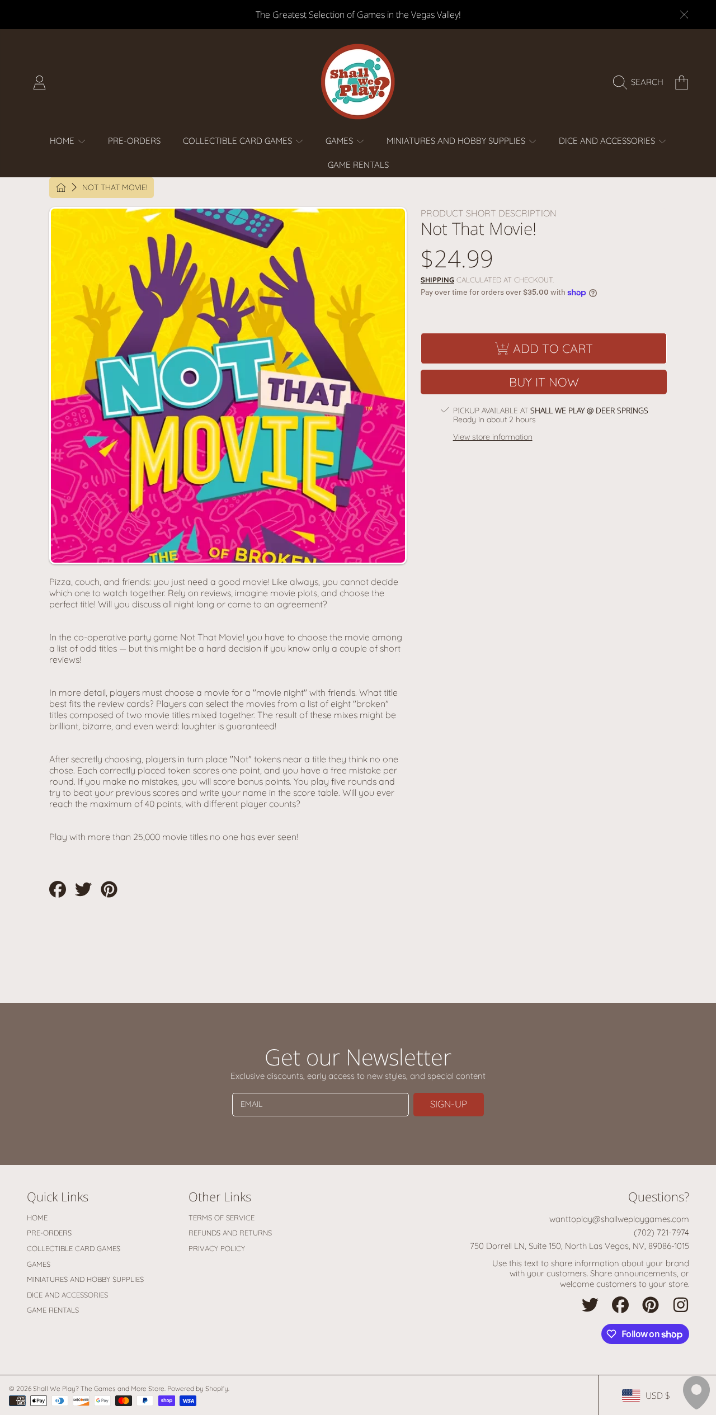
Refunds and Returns (230, 1232)
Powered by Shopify (197, 1388)
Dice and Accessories (608, 140)
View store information (493, 437)
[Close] (684, 14)
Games (340, 140)
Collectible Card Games (238, 140)
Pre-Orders (49, 1232)
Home (63, 140)
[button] (641, 82)
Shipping (437, 279)
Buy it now (544, 381)
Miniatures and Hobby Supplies (457, 140)
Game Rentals (53, 1309)
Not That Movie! (114, 187)
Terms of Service (222, 1217)
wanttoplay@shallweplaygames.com (619, 1219)
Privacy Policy (217, 1248)
